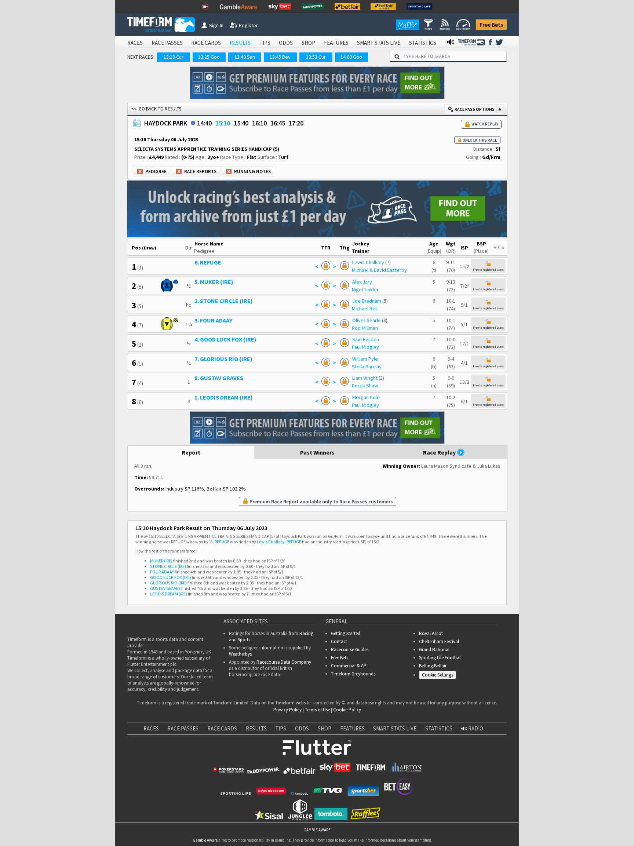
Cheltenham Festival (439, 641)
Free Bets (491, 24)
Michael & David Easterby (379, 270)
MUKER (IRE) (161, 561)
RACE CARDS (206, 42)
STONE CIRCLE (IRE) (168, 566)
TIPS (264, 42)
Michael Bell (365, 308)
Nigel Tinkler (365, 289)
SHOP (308, 42)
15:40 (241, 123)
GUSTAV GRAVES (165, 588)
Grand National (434, 649)
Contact (339, 641)
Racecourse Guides (349, 649)
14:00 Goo (351, 57)
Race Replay (440, 452)
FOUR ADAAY (162, 572)
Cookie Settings (437, 675)
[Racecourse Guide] (193, 123)
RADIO (475, 728)
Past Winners (317, 452)
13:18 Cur (173, 57)
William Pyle (365, 358)
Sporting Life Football (440, 657)
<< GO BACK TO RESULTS (156, 109)
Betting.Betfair (433, 666)
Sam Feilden (365, 339)
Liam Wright (365, 378)
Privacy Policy (287, 710)
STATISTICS (422, 42)
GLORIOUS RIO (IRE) (168, 583)
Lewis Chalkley (368, 262)
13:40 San (244, 57)
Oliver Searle (366, 320)
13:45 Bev (280, 57)
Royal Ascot (431, 633)
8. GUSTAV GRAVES (218, 378)
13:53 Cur (316, 57)
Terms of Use (317, 710)
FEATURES (336, 42)
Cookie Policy (347, 710)
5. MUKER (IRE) (213, 281)
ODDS (286, 42)
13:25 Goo (209, 57)
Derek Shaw (365, 385)
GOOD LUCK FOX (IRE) (170, 577)
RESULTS (240, 42)
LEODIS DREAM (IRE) (168, 594)
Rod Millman (365, 328)
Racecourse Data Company (283, 662)
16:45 (277, 123)
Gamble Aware (205, 840)
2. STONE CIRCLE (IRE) (223, 301)
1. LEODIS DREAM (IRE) (223, 397)
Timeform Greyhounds (353, 674)
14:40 (204, 123)
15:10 (222, 123)
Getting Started (345, 633)
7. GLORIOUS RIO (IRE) (223, 358)
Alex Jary (362, 281)
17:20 (296, 123)
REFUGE (222, 541)
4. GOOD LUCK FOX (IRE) (225, 339)
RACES (135, 42)
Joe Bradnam (366, 301)
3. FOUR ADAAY (213, 320)
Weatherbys (240, 654)
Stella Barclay (367, 366)
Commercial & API (349, 666)
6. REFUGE (207, 262)
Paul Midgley (365, 347)
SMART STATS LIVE (378, 42)
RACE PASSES (167, 42)
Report (191, 452)
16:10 (259, 123)
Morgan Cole (366, 397)
